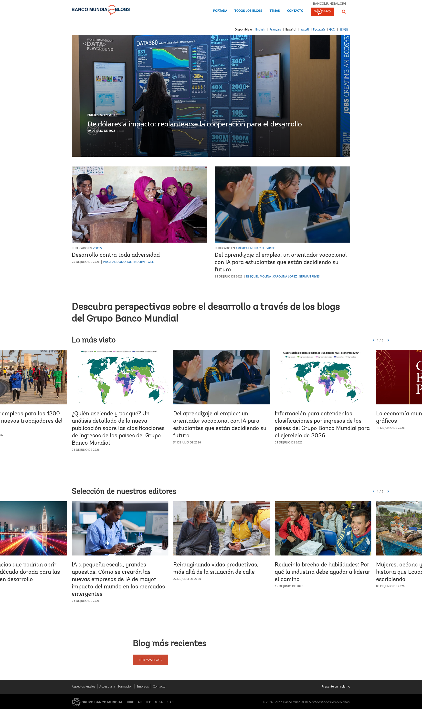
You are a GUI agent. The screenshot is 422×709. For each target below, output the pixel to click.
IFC (148, 702)
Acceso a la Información (116, 686)
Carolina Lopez (285, 276)
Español (290, 29)
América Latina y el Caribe (255, 248)
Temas (275, 10)
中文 (332, 29)
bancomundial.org (330, 3)
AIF (140, 702)
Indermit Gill (144, 262)
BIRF (130, 702)
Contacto (295, 10)
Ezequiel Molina (258, 276)
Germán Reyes (309, 276)
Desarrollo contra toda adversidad (116, 255)
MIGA (159, 702)
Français (275, 29)
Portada (220, 10)
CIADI (171, 702)
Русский (319, 29)
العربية (305, 29)
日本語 (343, 29)
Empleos (143, 686)
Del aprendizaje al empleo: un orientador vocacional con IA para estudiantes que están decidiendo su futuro (281, 262)
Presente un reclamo (336, 686)
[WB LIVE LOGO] (322, 12)
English (260, 29)
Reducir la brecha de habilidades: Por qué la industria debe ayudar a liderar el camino (322, 572)
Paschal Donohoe (117, 262)
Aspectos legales (83, 686)
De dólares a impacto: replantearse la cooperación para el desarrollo (194, 123)
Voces (112, 115)
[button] (344, 12)
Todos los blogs (248, 10)
